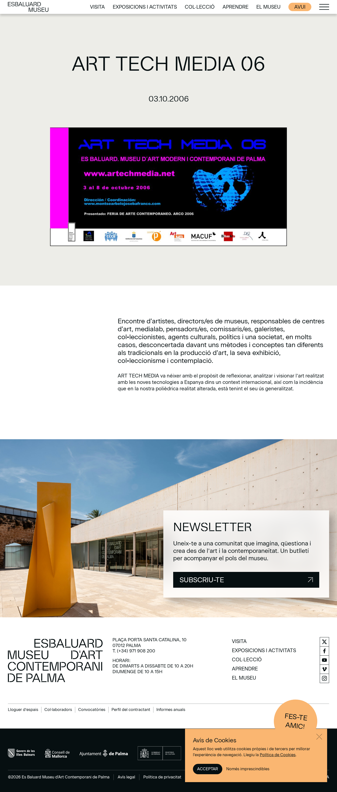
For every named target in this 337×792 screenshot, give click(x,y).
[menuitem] (97, 7)
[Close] (319, 737)
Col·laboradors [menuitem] (58, 709)
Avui (299, 7)
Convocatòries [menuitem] (91, 709)
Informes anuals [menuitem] (170, 709)
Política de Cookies (278, 754)
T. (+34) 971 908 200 (133, 651)
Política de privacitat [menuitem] (162, 777)
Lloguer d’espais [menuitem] (23, 709)
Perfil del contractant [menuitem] (131, 709)
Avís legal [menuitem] (126, 777)
